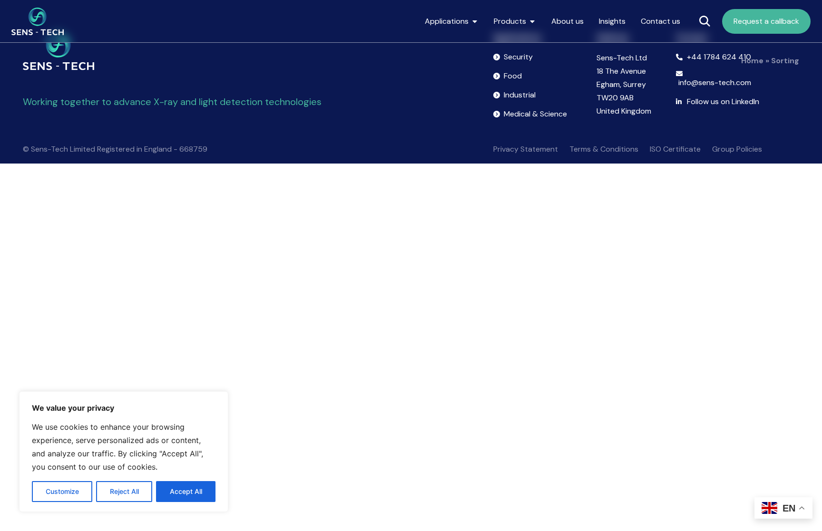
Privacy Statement (525, 149)
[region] (123, 451)
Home (752, 61)
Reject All (124, 491)
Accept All (186, 491)
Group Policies (737, 149)
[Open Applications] (475, 21)
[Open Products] (532, 21)
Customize (62, 491)
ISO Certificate (675, 149)
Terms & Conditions (603, 149)
